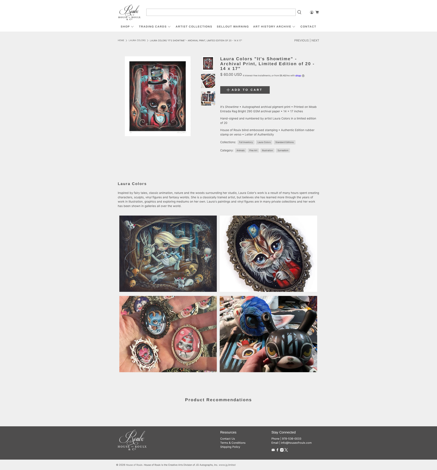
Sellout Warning (233, 26)
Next (315, 40)
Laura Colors (137, 40)
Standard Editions (284, 142)
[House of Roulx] (129, 12)
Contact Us (227, 438)
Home (121, 40)
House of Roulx (134, 464)
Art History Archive (272, 26)
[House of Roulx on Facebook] (277, 450)
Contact (308, 26)
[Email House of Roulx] (273, 450)
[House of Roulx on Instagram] (282, 450)
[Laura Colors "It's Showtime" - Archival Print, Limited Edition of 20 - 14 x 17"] (158, 96)
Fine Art (253, 150)
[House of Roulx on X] (286, 450)
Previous (301, 40)
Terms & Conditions (232, 442)
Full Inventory (246, 142)
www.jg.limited (227, 464)
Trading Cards (153, 26)
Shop (125, 26)
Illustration (267, 150)
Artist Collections (194, 26)
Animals (241, 150)
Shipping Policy (230, 446)
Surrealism (283, 150)
